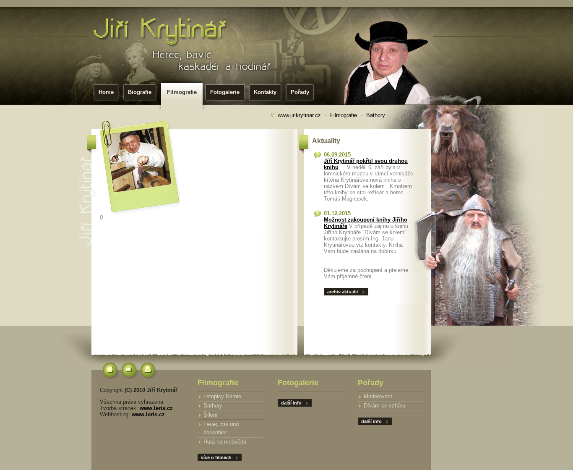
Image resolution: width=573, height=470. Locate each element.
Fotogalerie (225, 92)
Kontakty (265, 92)
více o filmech (216, 457)
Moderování (378, 396)
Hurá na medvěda (224, 442)
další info (371, 421)
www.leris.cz (156, 408)
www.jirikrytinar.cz (299, 115)
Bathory (375, 115)
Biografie (139, 92)
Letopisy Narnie (222, 396)
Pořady (300, 92)
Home (106, 92)
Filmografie (182, 92)
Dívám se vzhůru (384, 405)
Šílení (210, 415)
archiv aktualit (342, 291)
